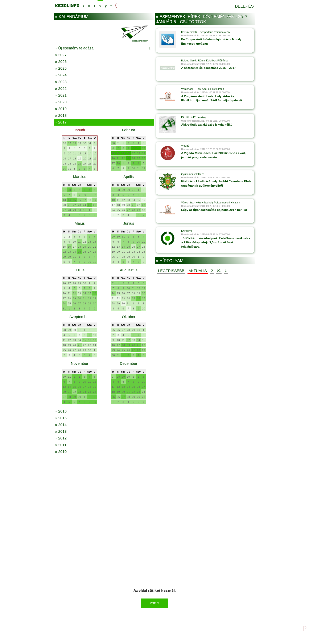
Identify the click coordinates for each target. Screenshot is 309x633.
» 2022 (61, 88)
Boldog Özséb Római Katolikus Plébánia (204, 60)
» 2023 (61, 82)
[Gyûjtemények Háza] (167, 181)
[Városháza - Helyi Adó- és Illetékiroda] (167, 96)
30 (84, 143)
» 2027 (61, 55)
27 (69, 143)
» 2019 (61, 109)
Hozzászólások (219, 270)
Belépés (244, 6)
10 (69, 153)
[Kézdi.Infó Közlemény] (167, 124)
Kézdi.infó (187, 231)
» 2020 (61, 102)
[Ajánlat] (212, 270)
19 (79, 158)
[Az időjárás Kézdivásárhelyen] (111, 5)
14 (89, 153)
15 (94, 153)
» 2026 (61, 62)
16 (64, 158)
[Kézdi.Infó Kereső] (83, 5)
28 (74, 143)
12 (79, 153)
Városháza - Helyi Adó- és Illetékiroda (202, 89)
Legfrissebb (171, 271)
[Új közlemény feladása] (95, 5)
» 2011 (60, 445)
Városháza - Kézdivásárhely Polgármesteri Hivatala (210, 202)
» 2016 (61, 411)
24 (69, 163)
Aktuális (198, 271)
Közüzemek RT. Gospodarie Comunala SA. (205, 32)
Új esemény (226, 270)
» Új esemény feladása (74, 48)
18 (74, 158)
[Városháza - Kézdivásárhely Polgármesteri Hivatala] (167, 209)
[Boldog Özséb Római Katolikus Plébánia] (167, 67)
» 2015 (61, 418)
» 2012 (61, 438)
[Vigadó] (167, 152)
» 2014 (61, 425)
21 (89, 158)
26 (64, 143)
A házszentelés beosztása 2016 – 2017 (208, 67)
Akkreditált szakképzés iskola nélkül (207, 124)
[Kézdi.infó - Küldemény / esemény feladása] (104, 33)
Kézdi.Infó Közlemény (193, 117)
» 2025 (61, 68)
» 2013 (61, 431)
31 (89, 143)
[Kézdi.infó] (167, 238)
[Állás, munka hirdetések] (116, 5)
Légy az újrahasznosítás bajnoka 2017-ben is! (214, 209)
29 (79, 143)
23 (64, 163)
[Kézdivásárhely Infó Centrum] (67, 5)
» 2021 (61, 95)
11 (74, 153)
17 (69, 158)
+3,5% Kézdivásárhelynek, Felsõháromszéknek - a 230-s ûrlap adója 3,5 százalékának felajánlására (215, 242)
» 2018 (61, 115)
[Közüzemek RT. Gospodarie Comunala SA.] (167, 39)
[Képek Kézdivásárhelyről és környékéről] (105, 5)
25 (74, 163)
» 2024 (61, 75)
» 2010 (61, 452)
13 (84, 153)
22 (94, 158)
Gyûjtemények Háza (192, 174)
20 (84, 158)
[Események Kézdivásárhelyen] (100, 5)
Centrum (89, 5)
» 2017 (61, 122)
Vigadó (185, 145)
